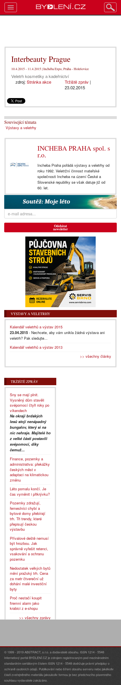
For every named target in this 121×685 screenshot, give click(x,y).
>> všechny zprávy (35, 617)
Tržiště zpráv (77, 82)
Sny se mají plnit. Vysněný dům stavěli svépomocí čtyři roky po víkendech (29, 402)
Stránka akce (39, 82)
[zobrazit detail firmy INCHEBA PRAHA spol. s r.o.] (19, 164)
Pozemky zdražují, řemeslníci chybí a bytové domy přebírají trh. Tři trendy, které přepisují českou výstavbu (27, 516)
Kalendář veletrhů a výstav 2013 (36, 347)
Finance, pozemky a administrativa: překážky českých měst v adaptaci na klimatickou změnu (30, 469)
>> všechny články (95, 356)
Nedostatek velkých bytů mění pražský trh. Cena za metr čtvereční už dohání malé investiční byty (30, 578)
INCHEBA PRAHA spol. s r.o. (73, 151)
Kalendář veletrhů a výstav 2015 (36, 327)
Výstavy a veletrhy (21, 127)
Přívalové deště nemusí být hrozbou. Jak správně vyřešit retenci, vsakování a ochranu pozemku (29, 549)
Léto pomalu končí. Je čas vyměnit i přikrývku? (30, 491)
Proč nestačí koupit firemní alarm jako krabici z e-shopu (26, 603)
